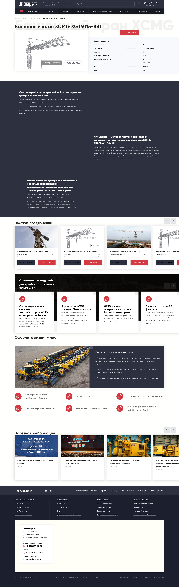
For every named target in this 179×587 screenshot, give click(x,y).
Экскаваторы (62, 507)
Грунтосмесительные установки (69, 515)
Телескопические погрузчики (145, 515)
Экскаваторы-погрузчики (143, 503)
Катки (59, 511)
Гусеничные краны (104, 507)
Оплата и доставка (116, 491)
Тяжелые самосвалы (141, 500)
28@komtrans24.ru (32, 535)
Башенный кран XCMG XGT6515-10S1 (126, 251)
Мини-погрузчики (21, 511)
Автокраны (61, 503)
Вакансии (80, 11)
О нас (157, 11)
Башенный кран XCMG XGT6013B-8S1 (33, 251)
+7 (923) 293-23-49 (34, 552)
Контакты (124, 11)
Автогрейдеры (62, 500)
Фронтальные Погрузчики (24, 500)
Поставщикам (141, 11)
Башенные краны (103, 500)
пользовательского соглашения (87, 577)
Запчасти (50, 11)
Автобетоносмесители (23, 515)
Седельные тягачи (22, 507)
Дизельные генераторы (102, 11)
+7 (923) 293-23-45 (34, 559)
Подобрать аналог (129, 32)
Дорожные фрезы (103, 511)
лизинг (26, 262)
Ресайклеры (138, 507)
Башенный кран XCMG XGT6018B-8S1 (80, 251)
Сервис (65, 11)
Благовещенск (147, 5)
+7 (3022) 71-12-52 (150, 3)
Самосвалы (19, 503)
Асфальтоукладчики (104, 503)
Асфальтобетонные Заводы (107, 515)
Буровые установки (141, 511)
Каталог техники (31, 11)
